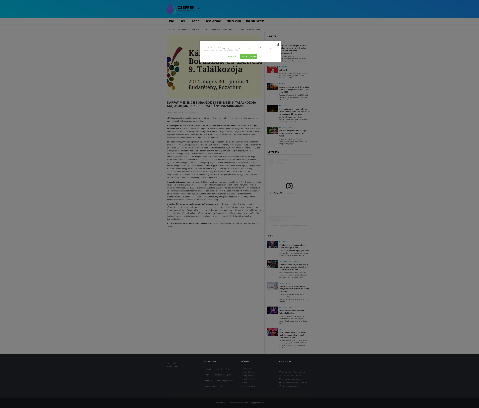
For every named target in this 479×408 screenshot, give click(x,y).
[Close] (277, 44)
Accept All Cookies (249, 57)
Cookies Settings (230, 56)
